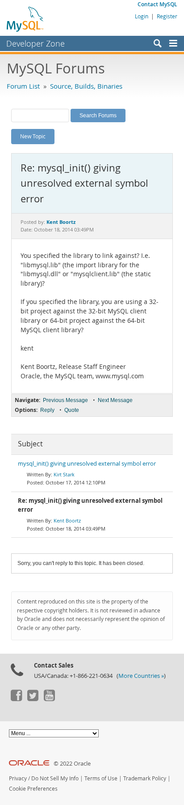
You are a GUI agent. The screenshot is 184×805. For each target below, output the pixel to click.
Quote (71, 410)
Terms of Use (100, 778)
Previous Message (65, 400)
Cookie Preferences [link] (33, 788)
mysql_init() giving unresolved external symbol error (87, 463)
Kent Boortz (67, 520)
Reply (47, 410)
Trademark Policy (144, 778)
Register (167, 16)
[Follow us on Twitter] (32, 699)
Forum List (23, 85)
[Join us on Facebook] (16, 699)
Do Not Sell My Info (55, 778)
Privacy (18, 778)
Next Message (115, 400)
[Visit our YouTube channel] (49, 699)
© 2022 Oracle (72, 763)
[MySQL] (25, 18)
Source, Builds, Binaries (86, 85)
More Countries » (141, 676)
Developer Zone (35, 43)
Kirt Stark (64, 474)
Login (141, 16)
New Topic (33, 136)
